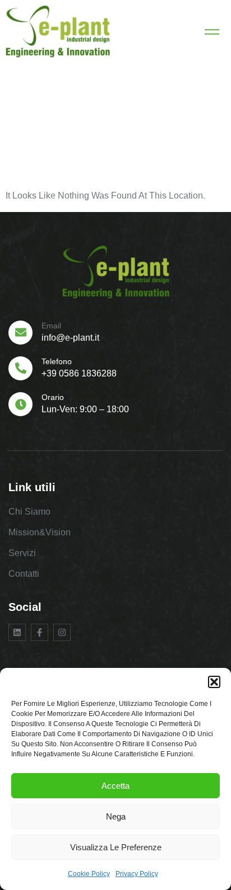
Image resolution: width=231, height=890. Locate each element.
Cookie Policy (89, 874)
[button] (214, 681)
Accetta (115, 785)
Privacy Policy (137, 874)
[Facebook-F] (39, 632)
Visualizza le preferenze (115, 847)
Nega (116, 816)
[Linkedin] (17, 632)
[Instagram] (62, 632)
